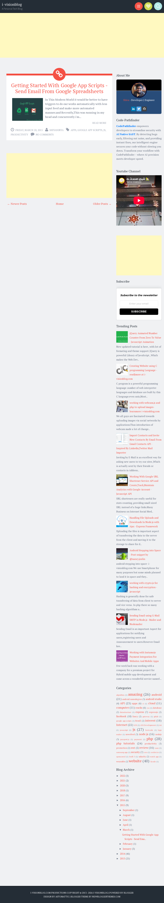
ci (143, 703)
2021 (122, 780)
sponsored (120, 756)
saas (157, 748)
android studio (154, 699)
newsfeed (130, 734)
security (135, 752)
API (122, 703)
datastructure (125, 712)
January (127, 848)
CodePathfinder (126, 126)
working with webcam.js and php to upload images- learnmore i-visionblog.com (145, 407)
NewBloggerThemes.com (106, 896)
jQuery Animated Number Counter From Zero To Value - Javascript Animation (145, 337)
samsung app (121, 752)
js (104, 130)
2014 (122, 853)
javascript (124, 730)
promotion (121, 747)
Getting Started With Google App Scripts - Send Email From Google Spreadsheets (59, 88)
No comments (45, 134)
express (139, 712)
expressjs (153, 712)
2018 (122, 790)
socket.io (155, 752)
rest (133, 747)
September (129, 810)
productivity (19, 134)
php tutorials (125, 743)
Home (60, 204)
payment (138, 739)
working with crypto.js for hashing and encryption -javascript (144, 587)
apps (73, 130)
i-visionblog (12, 4)
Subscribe (139, 311)
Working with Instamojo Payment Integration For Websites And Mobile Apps (144, 657)
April (125, 824)
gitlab (156, 716)
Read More (99, 122)
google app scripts (90, 130)
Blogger (128, 892)
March (126, 829)
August (127, 815)
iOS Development (148, 725)
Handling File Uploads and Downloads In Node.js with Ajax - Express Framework (144, 522)
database (157, 707)
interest (150, 720)
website (135, 760)
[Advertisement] (82, 35)
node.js (143, 734)
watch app (154, 756)
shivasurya (56, 130)
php (150, 738)
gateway (146, 716)
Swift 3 (132, 756)
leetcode (149, 730)
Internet (121, 725)
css (148, 708)
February (128, 843)
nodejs (158, 734)
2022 (122, 775)
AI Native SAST (125, 134)
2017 (122, 795)
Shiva (126, 100)
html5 (138, 720)
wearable (120, 761)
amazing (135, 694)
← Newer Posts (17, 204)
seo (145, 752)
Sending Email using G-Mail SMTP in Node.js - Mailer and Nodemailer (145, 620)
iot (160, 725)
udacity (142, 756)
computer (122, 707)
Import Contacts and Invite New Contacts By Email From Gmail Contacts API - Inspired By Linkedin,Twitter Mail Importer (138, 444)
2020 (122, 785)
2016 (122, 800)
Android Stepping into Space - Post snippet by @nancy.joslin (145, 555)
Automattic (62, 896)
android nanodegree (132, 699)
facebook (121, 716)
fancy (135, 716)
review (143, 747)
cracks (138, 707)
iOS (135, 725)
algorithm (120, 695)
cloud (151, 703)
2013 (122, 858)
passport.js (124, 739)
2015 (122, 805)
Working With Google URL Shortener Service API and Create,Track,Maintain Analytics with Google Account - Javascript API (137, 485)
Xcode (153, 761)
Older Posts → (102, 204)
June (125, 819)
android (157, 694)
